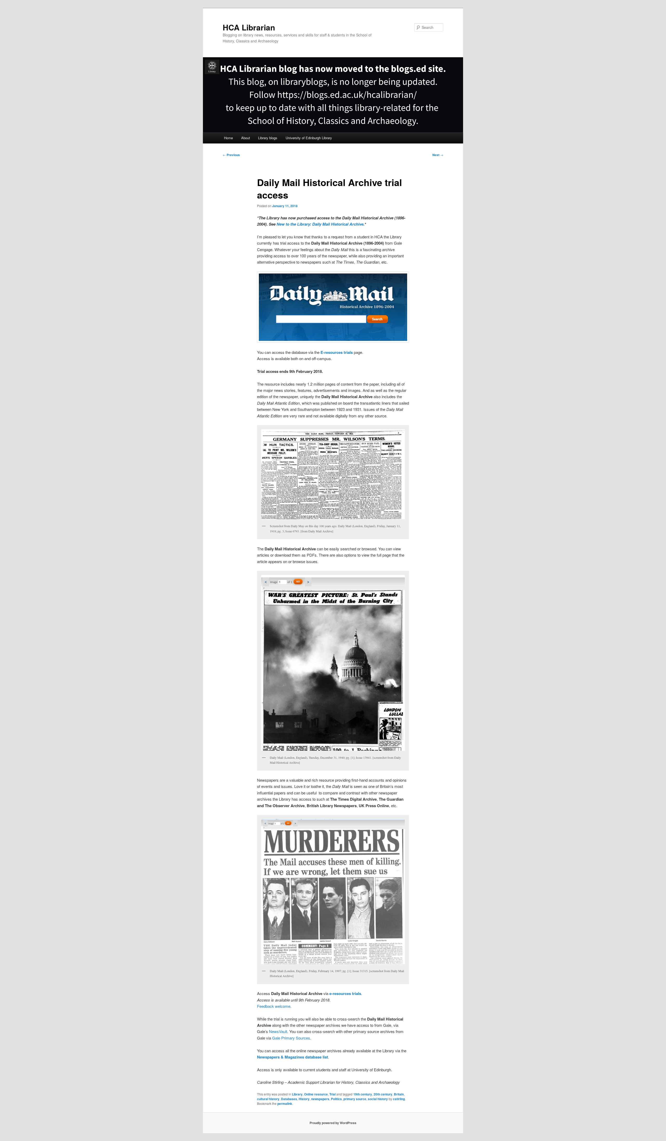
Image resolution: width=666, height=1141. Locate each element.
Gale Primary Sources (291, 1038)
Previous (231, 154)
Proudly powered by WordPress (333, 1122)
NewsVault (278, 1031)
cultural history (268, 1099)
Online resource (316, 1094)
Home (228, 137)
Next (437, 154)
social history (378, 1099)
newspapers (320, 1099)
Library (297, 1094)
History (304, 1099)
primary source (354, 1099)
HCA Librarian (249, 27)
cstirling (399, 1099)
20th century (383, 1094)
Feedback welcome (273, 1006)
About (245, 137)
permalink (284, 1103)
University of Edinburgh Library (309, 137)
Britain (399, 1094)
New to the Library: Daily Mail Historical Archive (320, 224)
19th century (362, 1094)
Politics (336, 1099)
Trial (332, 1094)
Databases (289, 1099)
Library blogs (267, 137)
